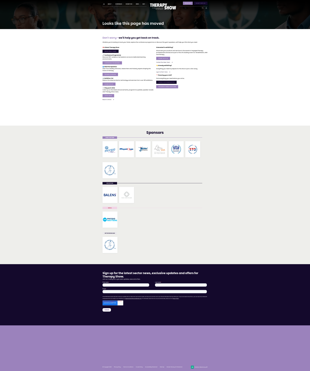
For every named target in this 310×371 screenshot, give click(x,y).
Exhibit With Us (163, 58)
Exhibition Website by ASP (201, 367)
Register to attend (132, 333)
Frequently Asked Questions (167, 86)
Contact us (106, 350)
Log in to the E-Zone (162, 72)
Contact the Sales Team (163, 62)
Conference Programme (112, 63)
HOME (103, 4)
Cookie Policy (139, 367)
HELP (143, 4)
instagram (172, 347)
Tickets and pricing (133, 336)
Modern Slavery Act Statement (174, 367)
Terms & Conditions (128, 367)
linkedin (180, 347)
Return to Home (107, 99)
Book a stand (153, 333)
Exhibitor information (156, 339)
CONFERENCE (118, 4)
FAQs (128, 349)
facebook (176, 347)
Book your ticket (110, 51)
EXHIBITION (129, 4)
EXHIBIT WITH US (200, 3)
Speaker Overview (110, 74)
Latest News (108, 95)
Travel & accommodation (135, 346)
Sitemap (162, 367)
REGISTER (188, 3)
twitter (184, 347)
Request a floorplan (155, 336)
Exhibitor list (109, 84)
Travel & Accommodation (166, 82)
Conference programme (134, 339)
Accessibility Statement (151, 367)
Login (206, 8)
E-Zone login (153, 342)
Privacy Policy (117, 367)
